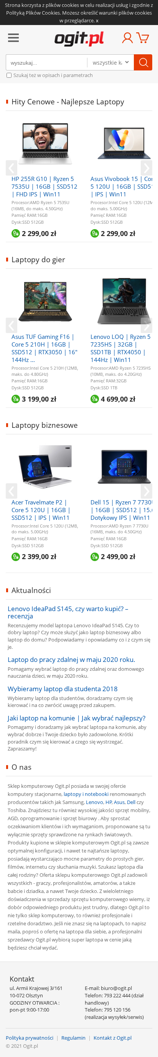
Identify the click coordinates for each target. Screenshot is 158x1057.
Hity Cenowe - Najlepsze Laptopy (68, 102)
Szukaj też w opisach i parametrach (52, 75)
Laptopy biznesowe (45, 425)
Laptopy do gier (38, 260)
